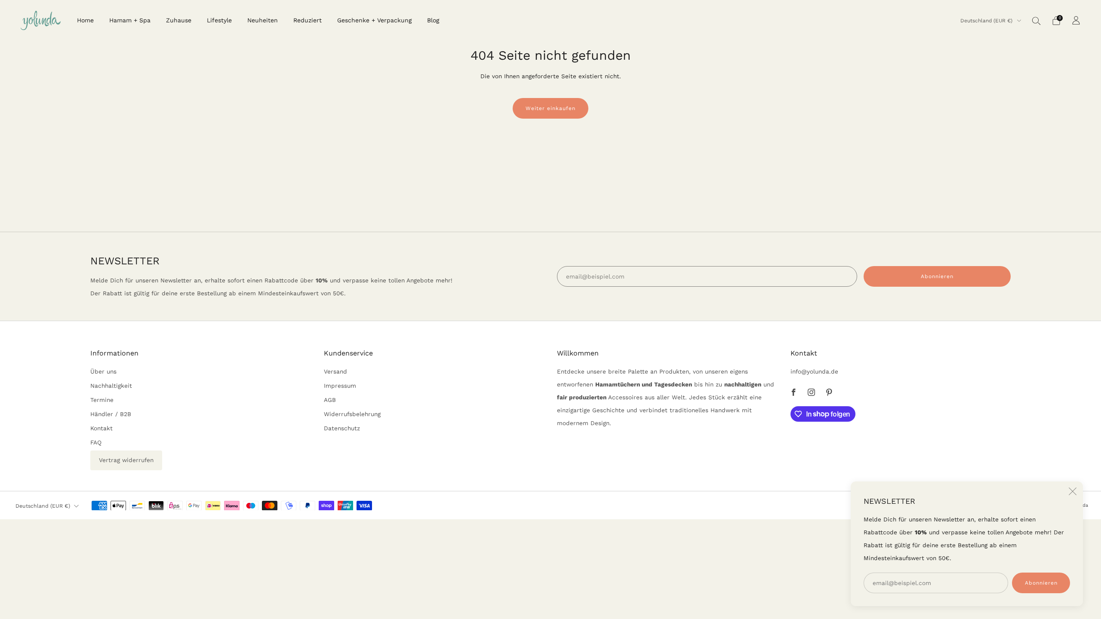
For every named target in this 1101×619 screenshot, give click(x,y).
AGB (330, 399)
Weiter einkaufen (550, 108)
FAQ (95, 442)
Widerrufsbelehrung (352, 414)
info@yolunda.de (814, 371)
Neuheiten (262, 20)
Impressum (340, 385)
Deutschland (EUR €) (987, 21)
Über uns (103, 371)
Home (85, 20)
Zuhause (178, 20)
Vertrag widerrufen (126, 460)
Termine (102, 399)
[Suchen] (1036, 20)
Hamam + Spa (130, 20)
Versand (335, 371)
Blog (433, 20)
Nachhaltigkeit (111, 385)
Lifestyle (219, 20)
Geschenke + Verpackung (374, 20)
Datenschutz (342, 428)
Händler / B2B (110, 414)
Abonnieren (1041, 583)
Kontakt (101, 428)
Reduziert (307, 20)
